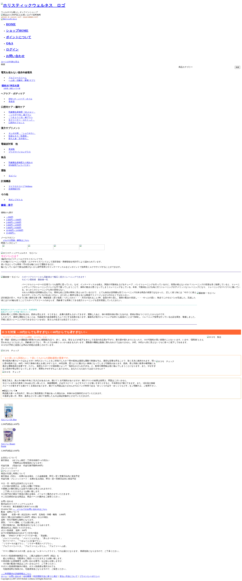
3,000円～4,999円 (13, 225)
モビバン (13, 176)
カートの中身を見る (10, 62)
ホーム (4, 576)
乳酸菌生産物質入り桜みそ (21, 162)
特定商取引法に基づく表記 (45, 576)
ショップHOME (17, 30)
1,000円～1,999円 (13, 220)
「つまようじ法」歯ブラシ (21, 117)
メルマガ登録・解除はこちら (16, 240)
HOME (11, 24)
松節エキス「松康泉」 (19, 136)
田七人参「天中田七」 (19, 139)
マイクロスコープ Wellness (20, 186)
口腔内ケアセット (17, 123)
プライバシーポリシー (90, 576)
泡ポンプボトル (16, 200)
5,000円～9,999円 (13, 228)
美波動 (12, 149)
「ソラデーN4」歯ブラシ (20, 115)
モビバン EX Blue (9, 420)
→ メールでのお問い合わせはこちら (30, 509)
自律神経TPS (14, 189)
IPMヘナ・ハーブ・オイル (20, 99)
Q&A (9, 43)
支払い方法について (68, 576)
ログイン (12, 49)
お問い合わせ (15, 56)
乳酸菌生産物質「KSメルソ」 (22, 112)
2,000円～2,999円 (13, 222)
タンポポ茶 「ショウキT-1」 (22, 133)
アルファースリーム (18, 78)
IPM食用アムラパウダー (19, 165)
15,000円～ (11, 233)
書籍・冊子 (7, 205)
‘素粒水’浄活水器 (10, 86)
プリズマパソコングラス (20, 152)
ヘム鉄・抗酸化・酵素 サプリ (22, 80)
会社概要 (27, 576)
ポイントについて (18, 37)
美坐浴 (12, 101)
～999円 (9, 217)
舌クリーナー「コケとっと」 (22, 120)
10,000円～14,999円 (14, 230)
